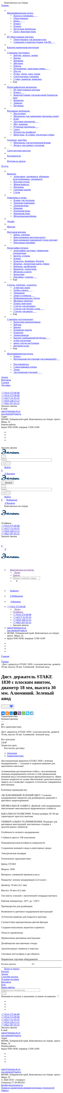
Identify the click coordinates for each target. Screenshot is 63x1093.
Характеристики (15, 756)
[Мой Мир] (11, 713)
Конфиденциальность (12, 1085)
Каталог (5, 971)
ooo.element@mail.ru (11, 414)
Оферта (5, 1090)
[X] (15, 713)
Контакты (6, 982)
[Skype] (27, 713)
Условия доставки (10, 979)
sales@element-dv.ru (10, 411)
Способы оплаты (9, 976)
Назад (17, 572)
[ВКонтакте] (3, 713)
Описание (12, 753)
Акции (4, 974)
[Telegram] (31, 713)
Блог (3, 984)
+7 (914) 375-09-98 (10, 393)
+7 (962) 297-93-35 (10, 403)
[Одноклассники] (7, 713)
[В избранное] (7, 706)
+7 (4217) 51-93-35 (10, 398)
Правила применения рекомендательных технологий (27, 1088)
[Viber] (19, 713)
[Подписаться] (3, 993)
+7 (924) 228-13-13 (10, 400)
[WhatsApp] (23, 713)
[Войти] (2, 543)
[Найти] (7, 463)
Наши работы (8, 987)
